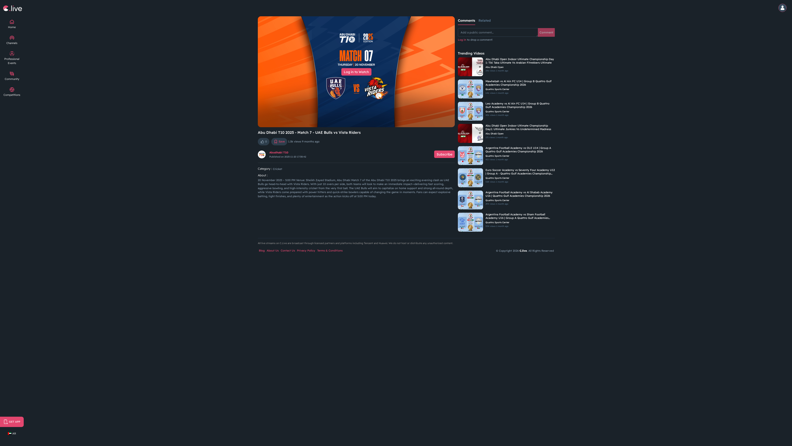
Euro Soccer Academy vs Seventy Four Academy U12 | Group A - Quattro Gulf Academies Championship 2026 (520, 171)
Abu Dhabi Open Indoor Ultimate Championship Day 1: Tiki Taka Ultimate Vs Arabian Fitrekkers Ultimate (520, 60)
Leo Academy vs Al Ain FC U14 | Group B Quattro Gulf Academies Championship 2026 (517, 105)
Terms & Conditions (330, 250)
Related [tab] (484, 20)
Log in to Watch (356, 72)
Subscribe (444, 154)
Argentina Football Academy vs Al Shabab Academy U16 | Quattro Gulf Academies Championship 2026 (519, 194)
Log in (462, 39)
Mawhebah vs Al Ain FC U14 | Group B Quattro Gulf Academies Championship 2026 (519, 82)
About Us (273, 250)
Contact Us (288, 250)
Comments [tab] (466, 20)
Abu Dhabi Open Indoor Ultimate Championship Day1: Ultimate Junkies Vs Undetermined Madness (518, 127)
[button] (783, 8)
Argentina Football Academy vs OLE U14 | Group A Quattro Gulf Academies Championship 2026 (518, 149)
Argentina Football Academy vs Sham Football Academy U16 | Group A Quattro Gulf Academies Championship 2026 (517, 216)
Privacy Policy (306, 250)
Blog (262, 250)
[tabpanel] (506, 37)
